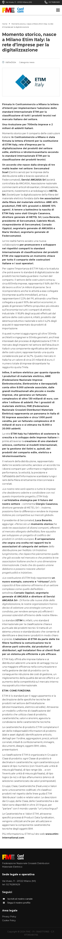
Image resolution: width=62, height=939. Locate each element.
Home (4, 24)
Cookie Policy (9, 920)
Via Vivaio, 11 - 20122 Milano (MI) (19, 881)
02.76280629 (13, 884)
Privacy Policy (9, 916)
